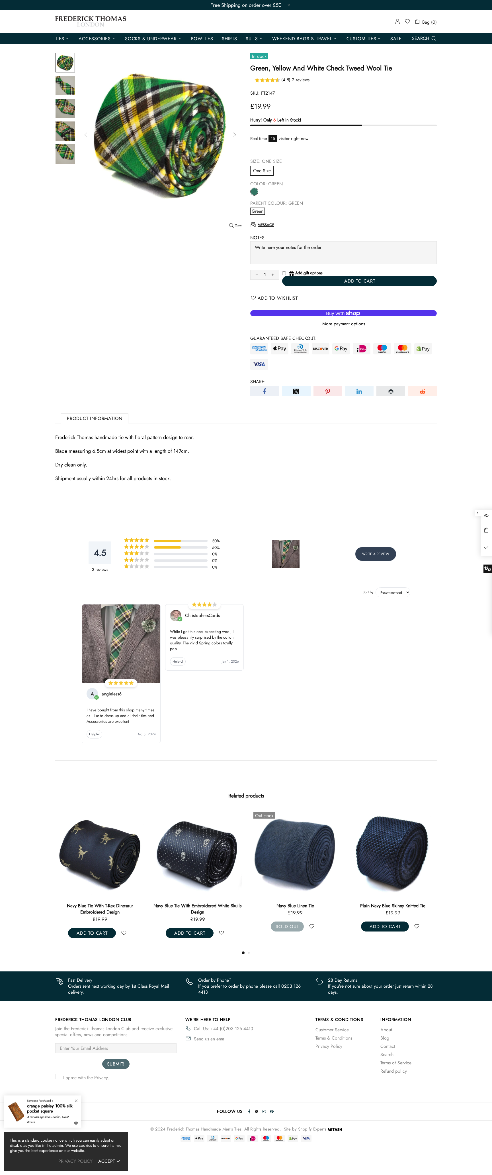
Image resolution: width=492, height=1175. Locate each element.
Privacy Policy (328, 1046)
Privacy (101, 1078)
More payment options (343, 324)
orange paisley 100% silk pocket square (50, 1108)
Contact (387, 1046)
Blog (384, 1038)
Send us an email (210, 1039)
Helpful (94, 734)
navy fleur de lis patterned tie (295, 906)
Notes (257, 238)
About (386, 1030)
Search (386, 1055)
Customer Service (332, 1030)
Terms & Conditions (333, 1038)
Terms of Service (395, 1063)
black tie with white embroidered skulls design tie (392, 909)
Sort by (368, 592)
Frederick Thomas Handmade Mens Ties (90, 21)
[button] (343, 80)
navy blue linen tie (100, 906)
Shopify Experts (312, 1129)
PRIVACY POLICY (75, 1161)
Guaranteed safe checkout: (283, 338)
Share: (258, 382)
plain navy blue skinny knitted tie (197, 906)
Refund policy (393, 1071)
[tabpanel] (295, 876)
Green (254, 191)
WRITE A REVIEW (375, 554)
